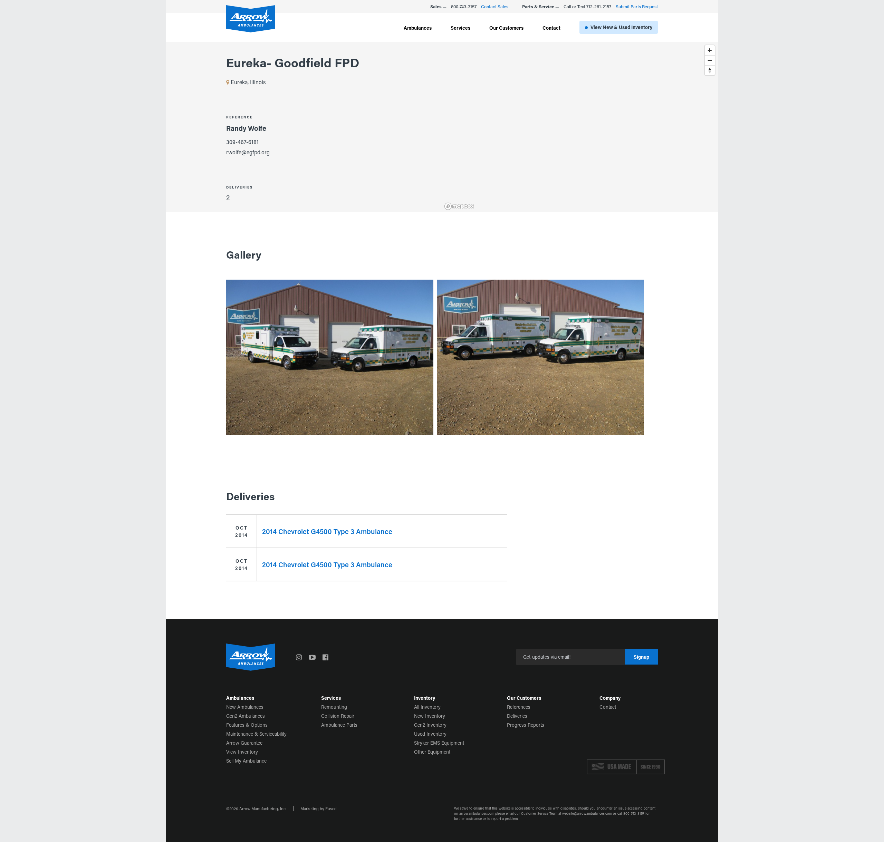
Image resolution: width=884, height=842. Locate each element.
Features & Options (247, 725)
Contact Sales (494, 6)
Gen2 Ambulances (245, 716)
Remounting (334, 707)
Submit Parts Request (637, 6)
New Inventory (429, 716)
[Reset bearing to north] (710, 70)
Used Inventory (430, 733)
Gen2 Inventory (430, 725)
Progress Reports (525, 725)
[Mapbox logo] (459, 206)
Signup (641, 657)
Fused (331, 808)
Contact (551, 28)
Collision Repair (337, 716)
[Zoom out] (710, 60)
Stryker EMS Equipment (439, 742)
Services (460, 28)
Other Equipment (432, 751)
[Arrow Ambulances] (250, 18)
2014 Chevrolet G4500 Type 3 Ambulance (327, 531)
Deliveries (517, 716)
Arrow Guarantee (244, 742)
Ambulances (418, 28)
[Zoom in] (710, 50)
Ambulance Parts (339, 725)
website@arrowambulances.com (587, 813)
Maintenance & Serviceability (256, 733)
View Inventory (242, 751)
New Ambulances (244, 707)
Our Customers (506, 28)
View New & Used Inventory (621, 27)
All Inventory (427, 707)
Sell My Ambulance (246, 760)
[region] (580, 127)
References (518, 707)
